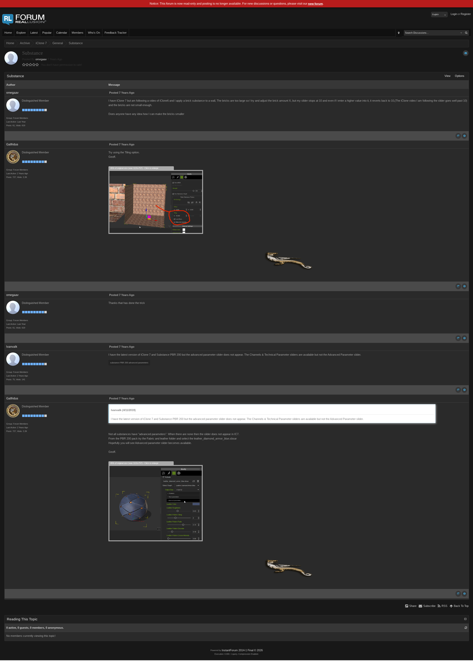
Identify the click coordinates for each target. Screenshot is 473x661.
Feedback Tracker (116, 32)
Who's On (94, 32)
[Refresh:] (466, 627)
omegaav (41, 59)
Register (466, 14)
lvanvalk (11, 346)
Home (8, 32)
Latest (34, 32)
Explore (21, 32)
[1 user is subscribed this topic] (466, 53)
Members (77, 32)
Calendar (61, 32)
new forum (315, 3)
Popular (47, 32)
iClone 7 (41, 43)
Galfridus (12, 144)
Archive (25, 43)
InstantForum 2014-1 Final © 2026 (242, 650)
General (57, 43)
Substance (76, 43)
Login (454, 14)
